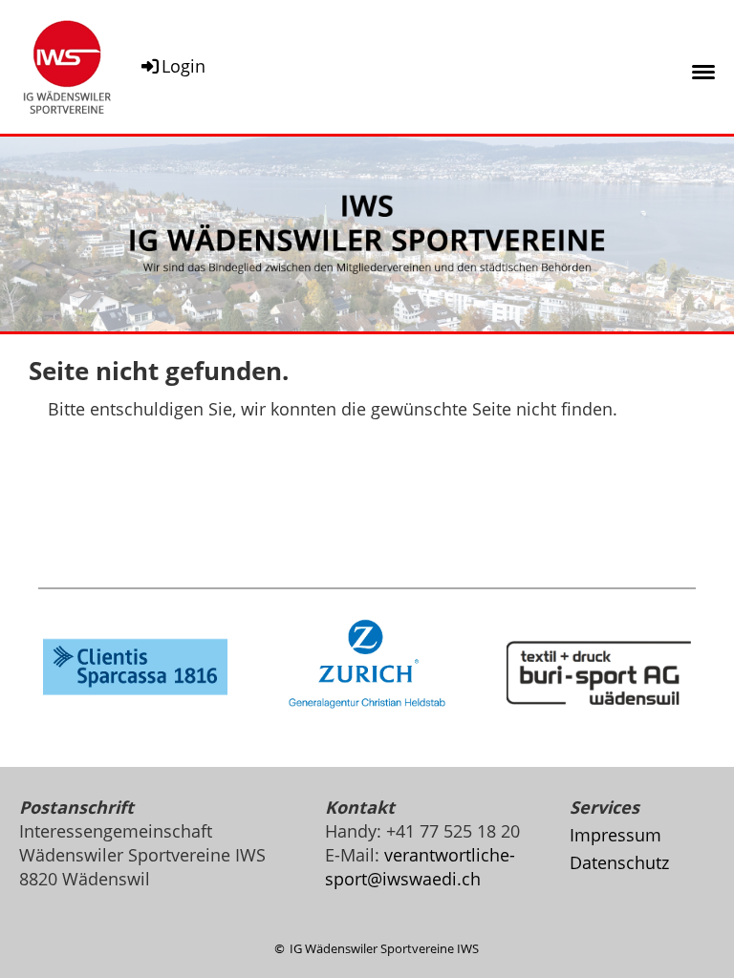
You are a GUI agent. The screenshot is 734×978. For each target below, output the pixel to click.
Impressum (615, 834)
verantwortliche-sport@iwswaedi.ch (420, 866)
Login (183, 65)
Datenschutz (619, 862)
